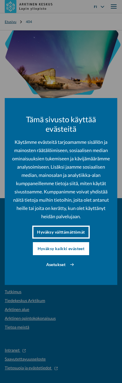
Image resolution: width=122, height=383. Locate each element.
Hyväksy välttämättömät (61, 231)
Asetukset (56, 264)
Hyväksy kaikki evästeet (61, 248)
